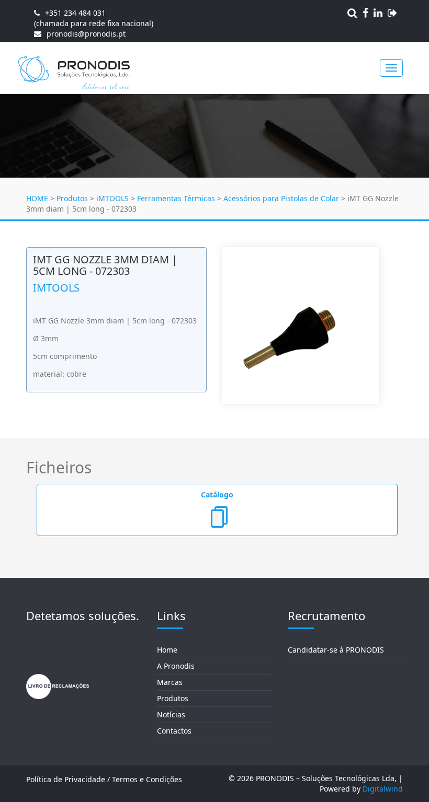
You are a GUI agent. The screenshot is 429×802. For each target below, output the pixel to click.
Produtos (72, 198)
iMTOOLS (112, 198)
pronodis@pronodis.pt (86, 34)
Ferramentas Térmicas (176, 198)
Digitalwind (383, 789)
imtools (56, 288)
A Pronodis (176, 666)
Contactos (174, 731)
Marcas (170, 682)
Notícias (171, 714)
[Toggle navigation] (391, 68)
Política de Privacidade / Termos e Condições (104, 779)
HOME (37, 198)
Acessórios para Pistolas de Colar (281, 198)
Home (167, 650)
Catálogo (217, 494)
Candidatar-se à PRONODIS (336, 650)
